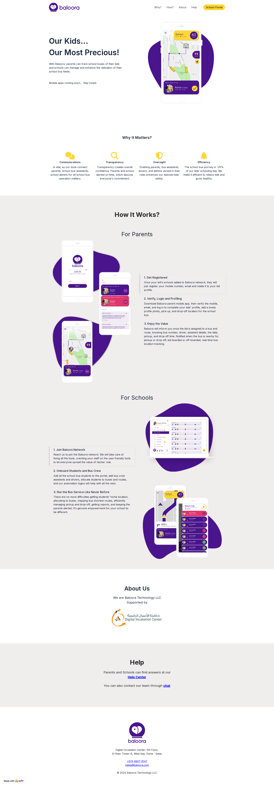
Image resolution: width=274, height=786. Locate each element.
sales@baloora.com (137, 765)
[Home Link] (64, 7)
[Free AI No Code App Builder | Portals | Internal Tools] (14, 780)
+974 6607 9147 (137, 761)
